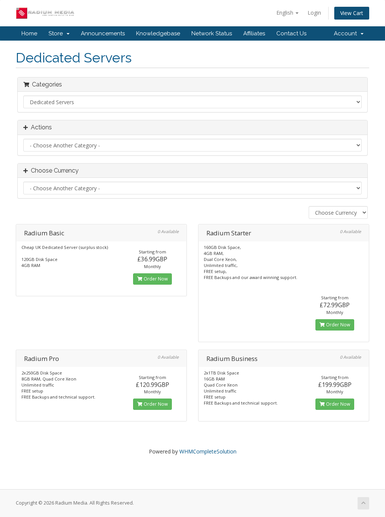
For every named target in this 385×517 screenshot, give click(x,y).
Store (57, 33)
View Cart (351, 13)
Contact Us (291, 33)
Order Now (155, 279)
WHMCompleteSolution (207, 451)
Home (29, 33)
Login (314, 12)
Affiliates (254, 33)
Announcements (103, 33)
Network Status (211, 33)
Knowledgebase (158, 33)
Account (347, 33)
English (285, 12)
